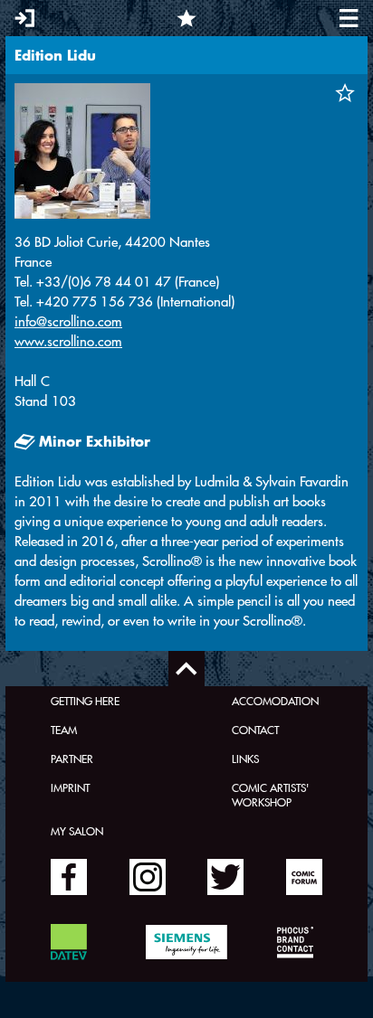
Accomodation (275, 700)
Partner (72, 758)
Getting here (85, 700)
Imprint (70, 787)
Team (64, 729)
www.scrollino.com (68, 341)
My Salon (77, 831)
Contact (255, 729)
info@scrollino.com (68, 321)
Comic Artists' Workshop (270, 794)
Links (245, 758)
